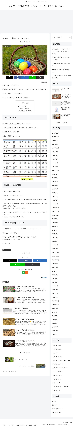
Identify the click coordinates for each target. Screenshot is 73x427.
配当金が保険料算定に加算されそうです (61, 58)
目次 (23, 103)
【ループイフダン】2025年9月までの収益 (61, 77)
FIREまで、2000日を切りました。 (61, 70)
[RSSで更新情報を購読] (26, 272)
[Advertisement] (36, 22)
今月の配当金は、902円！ (25, 110)
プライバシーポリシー (67, 422)
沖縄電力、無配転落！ (24, 108)
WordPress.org (56, 412)
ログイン (54, 401)
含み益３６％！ (23, 106)
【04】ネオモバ (7, 249)
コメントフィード (57, 409)
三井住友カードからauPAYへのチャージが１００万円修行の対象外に (61, 51)
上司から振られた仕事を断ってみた (61, 64)
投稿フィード (56, 405)
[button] (40, 77)
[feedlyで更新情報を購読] (23, 272)
